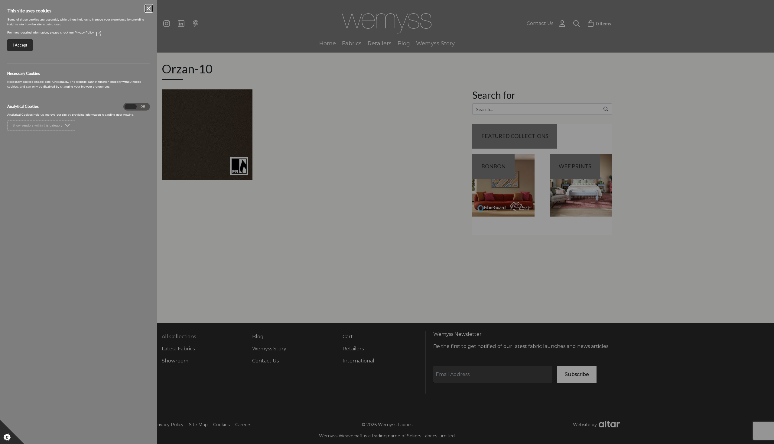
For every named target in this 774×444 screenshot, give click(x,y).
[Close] (148, 8)
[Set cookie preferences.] (12, 432)
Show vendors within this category (37, 125)
